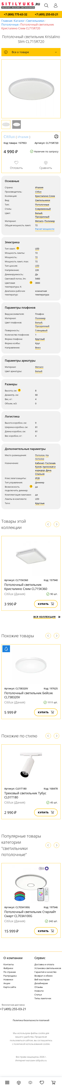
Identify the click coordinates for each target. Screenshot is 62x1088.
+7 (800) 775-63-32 (15, 14)
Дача (48, 470)
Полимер (49, 221)
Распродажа (10, 975)
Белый (38, 213)
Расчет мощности (44, 228)
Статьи (38, 994)
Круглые (39, 503)
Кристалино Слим (45, 196)
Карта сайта (9, 987)
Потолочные (10, 24)
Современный (43, 208)
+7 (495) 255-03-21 (46, 14)
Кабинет (39, 463)
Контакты (8, 964)
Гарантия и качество (45, 971)
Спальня (39, 473)
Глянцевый (41, 330)
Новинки (8, 979)
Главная (6, 21)
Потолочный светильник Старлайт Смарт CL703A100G (30, 914)
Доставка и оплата (44, 964)
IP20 (37, 478)
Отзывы (38, 987)
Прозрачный (42, 216)
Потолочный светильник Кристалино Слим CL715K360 (25, 587)
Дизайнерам (41, 983)
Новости (39, 990)
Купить (43, 604)
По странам (9, 971)
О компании (13, 958)
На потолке (42, 457)
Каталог (19, 21)
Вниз (38, 347)
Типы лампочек (42, 998)
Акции (6, 983)
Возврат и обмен (43, 975)
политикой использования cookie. (32, 1043)
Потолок (40, 455)
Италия (23, 137)
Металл (39, 221)
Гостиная (50, 463)
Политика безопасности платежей (31, 1020)
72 (36, 257)
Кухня (38, 466)
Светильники (35, 21)
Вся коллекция (44, 616)
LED (37, 248)
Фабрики (8, 968)
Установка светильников (47, 968)
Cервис (39, 958)
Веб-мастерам (42, 979)
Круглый (40, 338)
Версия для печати (56, 136)
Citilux (9, 136)
